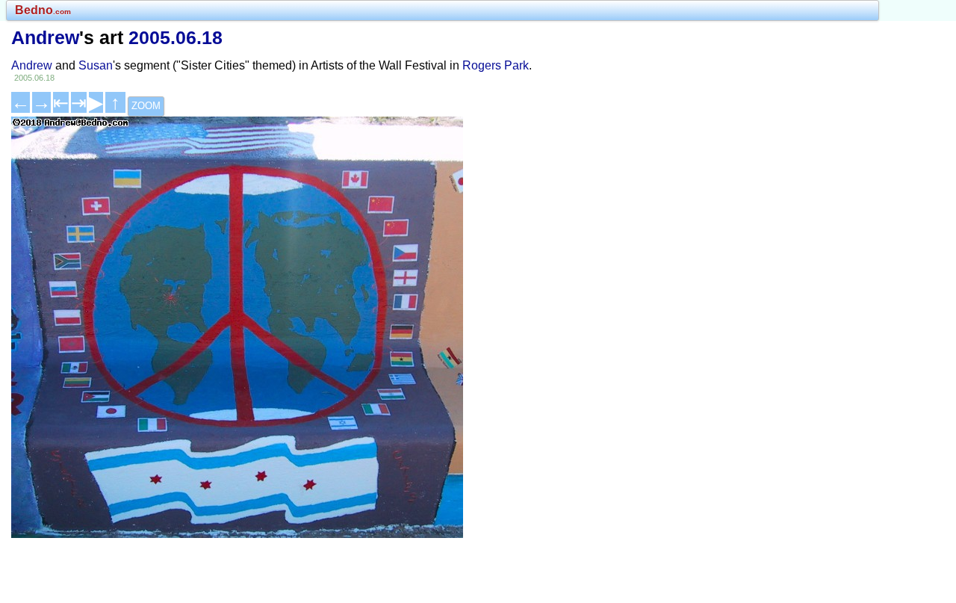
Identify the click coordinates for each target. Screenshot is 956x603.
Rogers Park (495, 65)
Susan (95, 65)
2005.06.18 (175, 37)
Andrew (45, 37)
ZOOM (146, 105)
